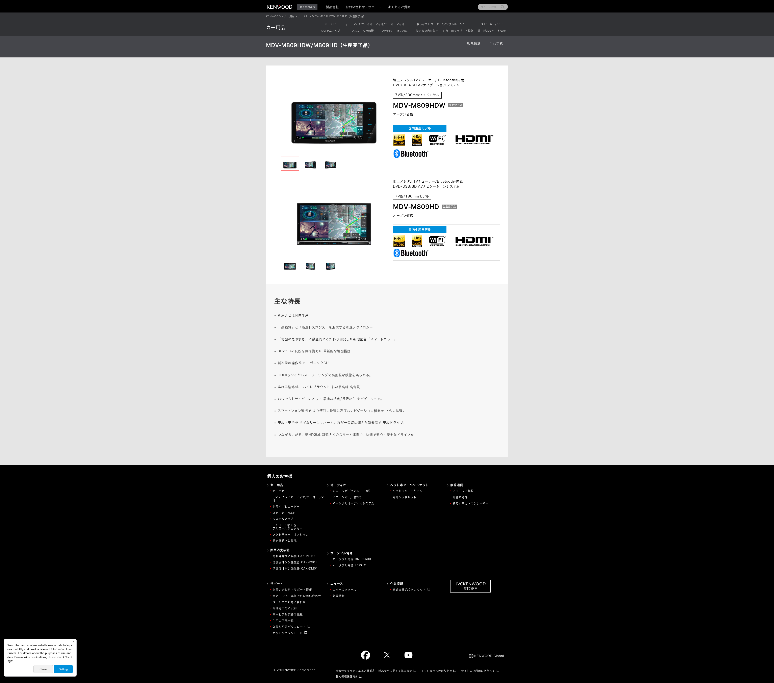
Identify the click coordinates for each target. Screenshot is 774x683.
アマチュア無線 (463, 491)
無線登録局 (460, 497)
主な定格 (496, 43)
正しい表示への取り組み (436, 670)
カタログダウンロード (288, 633)
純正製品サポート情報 (492, 30)
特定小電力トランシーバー (471, 503)
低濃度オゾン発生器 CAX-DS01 (295, 562)
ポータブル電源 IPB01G (349, 565)
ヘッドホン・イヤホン (408, 491)
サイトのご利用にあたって (478, 670)
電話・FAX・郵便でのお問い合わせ (297, 596)
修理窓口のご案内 (285, 608)
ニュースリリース (344, 589)
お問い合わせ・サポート (363, 6)
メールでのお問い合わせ (289, 602)
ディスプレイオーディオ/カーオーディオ (379, 24)
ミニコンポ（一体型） (348, 497)
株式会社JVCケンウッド (409, 589)
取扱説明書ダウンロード (289, 626)
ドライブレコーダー (286, 506)
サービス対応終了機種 (288, 614)
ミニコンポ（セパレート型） (352, 491)
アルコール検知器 (363, 30)
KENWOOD (273, 16)
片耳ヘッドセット (405, 497)
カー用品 (289, 16)
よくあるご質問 (399, 6)
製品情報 (474, 43)
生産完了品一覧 (283, 620)
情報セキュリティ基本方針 (352, 670)
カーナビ (303, 16)
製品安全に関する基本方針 (395, 670)
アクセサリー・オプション (291, 534)
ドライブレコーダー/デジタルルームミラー (444, 24)
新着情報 (339, 596)
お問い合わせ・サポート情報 (292, 589)
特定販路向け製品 (427, 30)
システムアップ (330, 30)
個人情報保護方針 (347, 676)
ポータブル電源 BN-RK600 (352, 559)
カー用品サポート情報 (459, 30)
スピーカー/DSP (492, 24)
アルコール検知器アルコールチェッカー (288, 527)
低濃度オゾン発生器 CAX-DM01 (295, 568)
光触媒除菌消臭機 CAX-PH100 (294, 556)
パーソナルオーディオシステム (353, 503)
